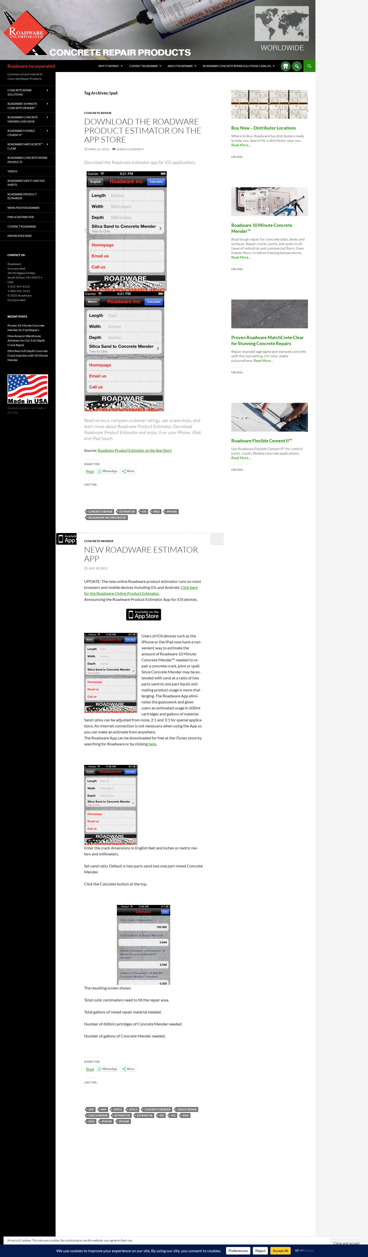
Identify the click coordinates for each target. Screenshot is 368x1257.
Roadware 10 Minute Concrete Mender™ (22, 106)
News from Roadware (24, 207)
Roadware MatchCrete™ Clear (25, 146)
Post (90, 471)
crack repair (187, 1109)
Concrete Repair (97, 113)
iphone (172, 511)
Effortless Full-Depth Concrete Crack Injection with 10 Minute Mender (28, 355)
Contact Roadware (143, 66)
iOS (144, 511)
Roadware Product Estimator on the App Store (134, 450)
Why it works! (108, 66)
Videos (12, 171)
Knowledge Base (20, 235)
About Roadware (180, 66)
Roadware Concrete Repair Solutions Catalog (237, 66)
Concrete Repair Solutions (20, 92)
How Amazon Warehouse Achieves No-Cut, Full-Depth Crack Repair (26, 340)
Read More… (241, 145)
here (152, 743)
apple (117, 1109)
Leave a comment (130, 149)
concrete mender (98, 541)
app (91, 1109)
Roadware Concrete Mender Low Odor (23, 119)
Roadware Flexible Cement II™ (21, 133)
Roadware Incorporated (31, 66)
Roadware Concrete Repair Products (27, 160)
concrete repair (100, 511)
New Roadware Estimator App (141, 554)
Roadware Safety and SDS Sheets (26, 183)
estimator (127, 511)
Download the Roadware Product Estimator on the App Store (143, 130)
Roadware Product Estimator (22, 196)
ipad (156, 511)
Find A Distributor (21, 217)
